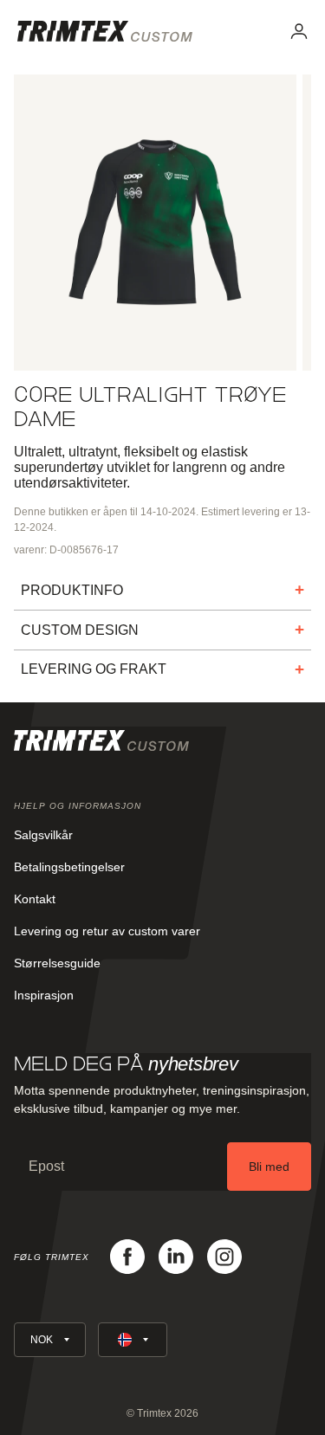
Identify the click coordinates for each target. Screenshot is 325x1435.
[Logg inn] (299, 31)
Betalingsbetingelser (69, 867)
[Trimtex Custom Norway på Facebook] (127, 1256)
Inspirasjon (44, 995)
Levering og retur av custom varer (107, 931)
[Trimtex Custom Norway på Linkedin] (176, 1256)
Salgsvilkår (43, 835)
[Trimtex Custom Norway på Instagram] (224, 1256)
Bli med (269, 1166)
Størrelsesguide (57, 963)
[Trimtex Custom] (104, 31)
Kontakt (34, 899)
